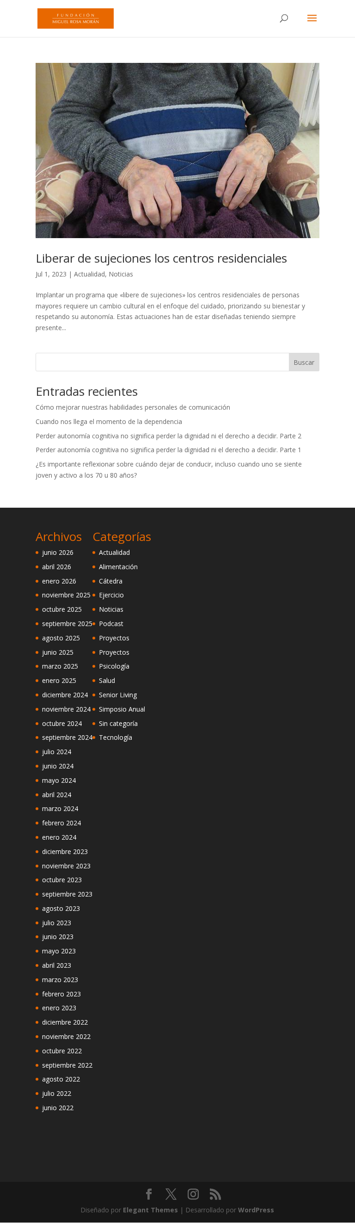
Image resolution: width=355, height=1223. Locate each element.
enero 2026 (59, 581)
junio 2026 (57, 552)
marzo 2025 (60, 666)
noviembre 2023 (66, 865)
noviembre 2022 (66, 1036)
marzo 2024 (60, 808)
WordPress (256, 1209)
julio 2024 (56, 751)
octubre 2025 (62, 609)
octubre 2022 (62, 1050)
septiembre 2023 (67, 894)
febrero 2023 (61, 993)
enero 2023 (59, 1007)
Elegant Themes (150, 1209)
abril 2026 (56, 566)
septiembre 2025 (67, 623)
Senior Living (118, 694)
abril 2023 (56, 965)
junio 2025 (57, 652)
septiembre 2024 (67, 737)
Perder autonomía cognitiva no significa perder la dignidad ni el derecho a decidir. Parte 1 (168, 449)
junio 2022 (57, 1107)
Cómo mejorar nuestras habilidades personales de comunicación (133, 407)
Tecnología (115, 737)
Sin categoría (118, 723)
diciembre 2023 (65, 851)
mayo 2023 (59, 950)
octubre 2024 (62, 723)
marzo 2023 (60, 979)
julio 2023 (56, 922)
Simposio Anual (122, 709)
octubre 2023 (62, 879)
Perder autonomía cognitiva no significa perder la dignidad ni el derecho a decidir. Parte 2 (168, 435)
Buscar (304, 362)
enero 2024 (59, 837)
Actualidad (89, 274)
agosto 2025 (61, 637)
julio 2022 (56, 1093)
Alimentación (118, 566)
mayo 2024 (59, 780)
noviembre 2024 (66, 709)
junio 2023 (57, 936)
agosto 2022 (61, 1079)
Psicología (114, 666)
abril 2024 (56, 794)
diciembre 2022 (65, 1022)
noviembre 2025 (66, 594)
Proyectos (114, 637)
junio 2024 (57, 766)
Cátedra (110, 581)
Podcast (111, 623)
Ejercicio (111, 594)
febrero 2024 (61, 822)
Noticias (121, 274)
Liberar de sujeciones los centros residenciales (161, 258)
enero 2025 (59, 680)
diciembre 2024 (65, 694)
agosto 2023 (61, 908)
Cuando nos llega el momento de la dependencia (109, 421)
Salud (107, 680)
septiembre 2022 (67, 1065)
